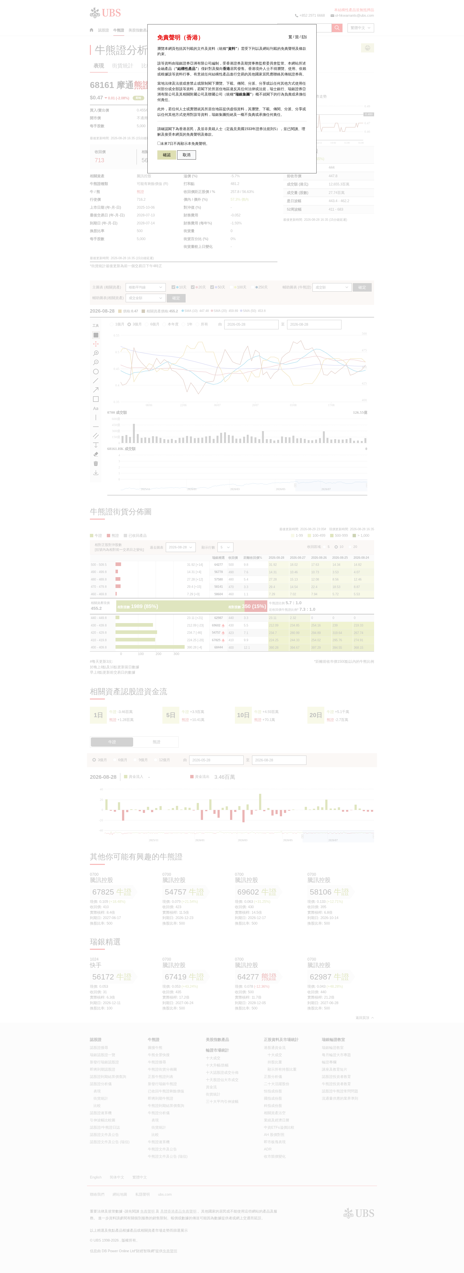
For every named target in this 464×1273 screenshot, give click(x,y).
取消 (186, 155)
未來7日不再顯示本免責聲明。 (185, 143)
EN (304, 37)
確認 (167, 155)
